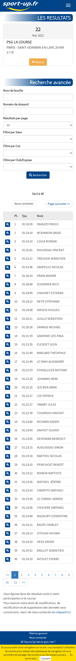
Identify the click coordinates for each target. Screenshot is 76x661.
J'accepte (45, 658)
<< (7, 575)
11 (15, 582)
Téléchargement (38, 633)
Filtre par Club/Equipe (17, 160)
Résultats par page (15, 118)
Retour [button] (39, 62)
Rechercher (39, 175)
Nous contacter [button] (24, 203)
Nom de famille (13, 90)
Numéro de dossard (15, 104)
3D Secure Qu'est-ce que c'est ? (38, 642)
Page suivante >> (59, 204)
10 (7, 582)
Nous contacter (38, 637)
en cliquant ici (61, 612)
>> (23, 582)
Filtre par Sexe (12, 132)
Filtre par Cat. (12, 146)
